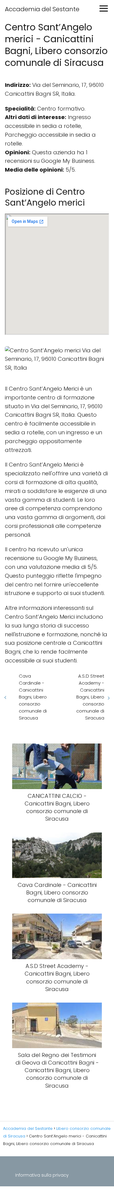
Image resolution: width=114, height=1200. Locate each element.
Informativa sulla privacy (42, 1175)
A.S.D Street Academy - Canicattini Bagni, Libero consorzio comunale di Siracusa (90, 697)
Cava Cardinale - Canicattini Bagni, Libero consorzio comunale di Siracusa (33, 697)
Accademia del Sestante (42, 9)
